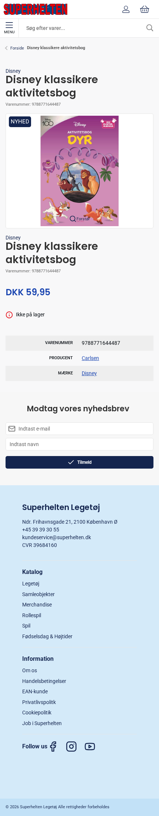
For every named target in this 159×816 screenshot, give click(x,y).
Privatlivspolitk (39, 702)
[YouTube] (93, 747)
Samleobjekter (38, 594)
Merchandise (37, 605)
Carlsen (90, 358)
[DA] (35, 9)
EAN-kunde (35, 691)
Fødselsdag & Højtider (47, 636)
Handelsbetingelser (44, 681)
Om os (29, 670)
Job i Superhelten (42, 723)
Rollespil (31, 615)
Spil (26, 626)
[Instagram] (75, 747)
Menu (9, 32)
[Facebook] (56, 747)
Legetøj (30, 583)
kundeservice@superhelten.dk (56, 537)
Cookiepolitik (36, 712)
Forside (17, 48)
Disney (13, 71)
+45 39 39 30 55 (40, 530)
